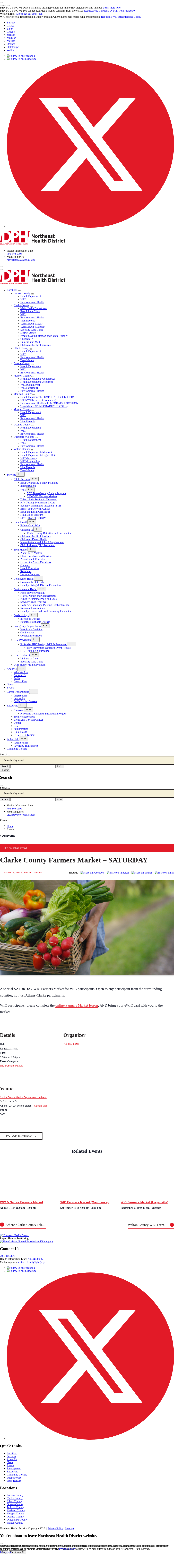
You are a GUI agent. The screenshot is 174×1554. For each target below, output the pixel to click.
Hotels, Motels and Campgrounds (38, 595)
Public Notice (14, 1477)
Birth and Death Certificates (35, 511)
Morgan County (22, 409)
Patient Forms (21, 742)
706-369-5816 (71, 1043)
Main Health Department (33, 308)
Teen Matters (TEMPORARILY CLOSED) (43, 406)
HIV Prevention (22, 639)
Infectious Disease (30, 618)
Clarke (10, 25)
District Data (20, 681)
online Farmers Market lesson (76, 1005)
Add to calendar (22, 1136)
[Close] (1, 785)
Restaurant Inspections (32, 608)
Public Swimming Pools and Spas (38, 598)
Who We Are (21, 672)
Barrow (11, 22)
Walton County (22, 449)
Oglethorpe (13, 47)
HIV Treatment (22, 655)
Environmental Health (32, 302)
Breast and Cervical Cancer (35, 508)
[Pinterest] (118, 872)
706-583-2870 (7, 1255)
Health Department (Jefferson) (36, 381)
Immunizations (28, 485)
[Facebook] (92, 872)
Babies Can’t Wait (30, 342)
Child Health (20, 522)
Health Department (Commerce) (37, 378)
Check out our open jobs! (29, 13)
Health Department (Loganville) (37, 455)
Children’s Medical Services (35, 345)
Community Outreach (32, 582)
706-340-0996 (14, 253)
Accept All (19, 1552)
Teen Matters (27, 360)
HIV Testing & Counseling (34, 650)
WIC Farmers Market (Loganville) (144, 1202)
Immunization (21, 728)
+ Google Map (39, 1105)
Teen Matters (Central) (32, 326)
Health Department (30, 296)
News (10, 684)
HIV (16, 725)
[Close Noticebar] (1, 2)
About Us (12, 668)
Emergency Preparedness (27, 626)
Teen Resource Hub (24, 716)
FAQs (17, 678)
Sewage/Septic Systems (33, 601)
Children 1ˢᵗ (26, 338)
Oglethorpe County (24, 436)
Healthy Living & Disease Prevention (40, 585)
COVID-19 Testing (24, 735)
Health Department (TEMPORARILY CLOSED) (47, 397)
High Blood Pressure (31, 514)
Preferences (6, 1552)
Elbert (10, 28)
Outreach (25, 565)
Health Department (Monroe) (36, 452)
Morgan (11, 40)
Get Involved (27, 632)
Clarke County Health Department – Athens (23, 1097)
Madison (11, 37)
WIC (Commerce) (30, 384)
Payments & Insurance (26, 745)
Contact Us (20, 675)
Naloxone (19, 710)
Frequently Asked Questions (35, 562)
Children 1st (26, 529)
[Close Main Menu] (1, 269)
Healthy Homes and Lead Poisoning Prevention (46, 611)
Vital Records (27, 320)
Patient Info (13, 739)
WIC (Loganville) (30, 461)
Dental (17, 722)
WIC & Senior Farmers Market (21, 1202)
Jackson (11, 34)
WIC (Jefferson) (29, 387)
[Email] (164, 872)
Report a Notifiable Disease (35, 621)
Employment (20, 695)
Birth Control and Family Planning (39, 482)
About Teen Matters (31, 553)
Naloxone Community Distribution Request (43, 713)
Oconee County (22, 424)
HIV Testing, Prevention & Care (37, 502)
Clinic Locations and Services (36, 556)
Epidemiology (21, 615)
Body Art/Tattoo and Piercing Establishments (44, 605)
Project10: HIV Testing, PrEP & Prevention (43, 644)
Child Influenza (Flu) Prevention (37, 545)
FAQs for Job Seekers (25, 701)
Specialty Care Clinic (31, 329)
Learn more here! (112, 7)
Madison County (23, 393)
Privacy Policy (55, 1528)
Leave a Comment (30, 574)
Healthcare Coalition (31, 629)
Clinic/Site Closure (17, 748)
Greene (11, 31)
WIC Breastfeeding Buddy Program (46, 493)
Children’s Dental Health (33, 539)
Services (11, 474)
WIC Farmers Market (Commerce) (84, 1202)
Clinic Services (22, 479)
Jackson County (22, 375)
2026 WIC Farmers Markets (42, 496)
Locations (12, 290)
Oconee (11, 43)
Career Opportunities (18, 691)
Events (10, 687)
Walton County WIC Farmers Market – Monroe (151, 1225)
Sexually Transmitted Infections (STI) (40, 505)
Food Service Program (32, 592)
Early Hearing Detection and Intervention (49, 533)
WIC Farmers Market (11, 1065)
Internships (19, 698)
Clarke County (21, 305)
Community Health (24, 578)
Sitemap (69, 1528)
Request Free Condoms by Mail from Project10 (109, 10)
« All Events (7, 835)
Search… (5, 754)
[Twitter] (142, 872)
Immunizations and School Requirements (42, 542)
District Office (28, 332)
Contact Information (31, 635)
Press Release (14, 1480)
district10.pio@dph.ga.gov (21, 259)
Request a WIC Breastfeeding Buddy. (121, 16)
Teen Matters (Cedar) (31, 323)
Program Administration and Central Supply (43, 335)
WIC (23, 299)
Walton (10, 50)
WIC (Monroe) (28, 458)
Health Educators (29, 568)
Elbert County (21, 348)
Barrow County (22, 293)
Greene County (22, 363)
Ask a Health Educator (32, 559)
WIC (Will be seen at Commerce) (38, 400)
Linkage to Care (29, 658)
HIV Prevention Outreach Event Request (49, 647)
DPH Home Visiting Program (29, 664)
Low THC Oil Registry (33, 517)
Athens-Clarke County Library (25, 1225)
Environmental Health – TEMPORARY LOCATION (49, 403)
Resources (25, 571)
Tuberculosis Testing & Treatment (38, 499)
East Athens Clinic (30, 311)
